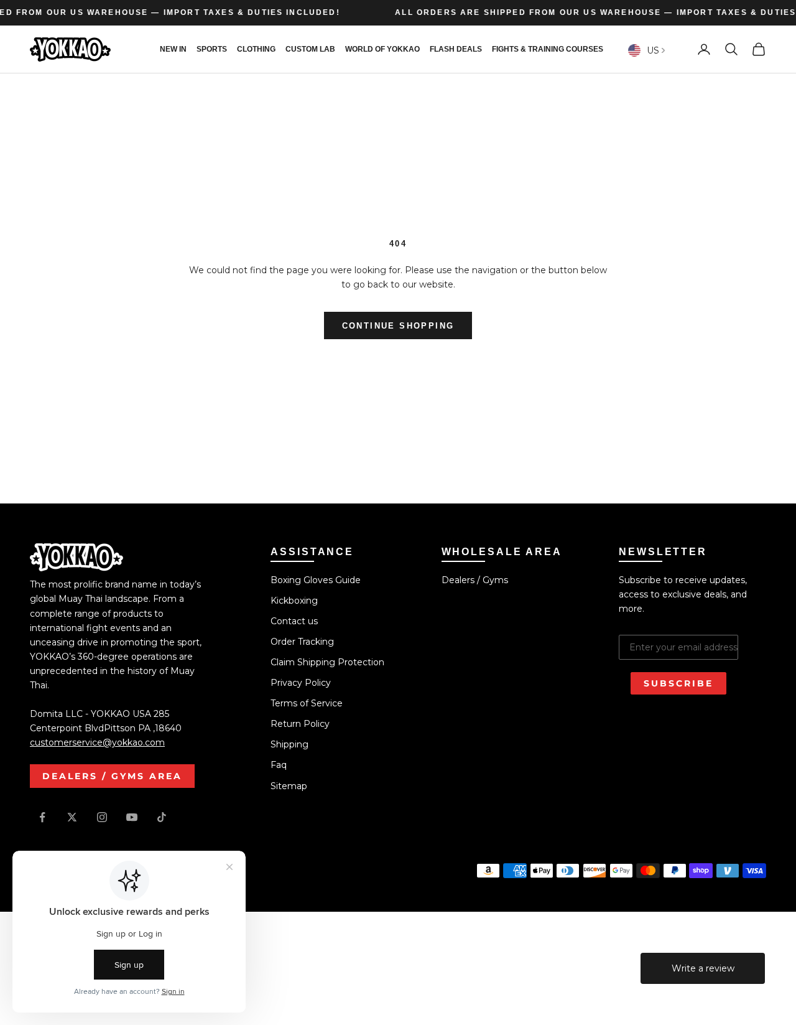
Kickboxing (294, 600)
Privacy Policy (301, 682)
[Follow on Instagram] (102, 817)
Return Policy (300, 723)
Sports (212, 49)
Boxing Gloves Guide (316, 580)
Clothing (256, 49)
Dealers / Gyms (475, 580)
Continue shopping (398, 325)
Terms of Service (307, 703)
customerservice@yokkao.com (97, 742)
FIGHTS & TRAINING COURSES (547, 49)
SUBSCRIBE (678, 683)
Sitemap (289, 786)
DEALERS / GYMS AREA (112, 776)
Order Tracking (302, 641)
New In (173, 49)
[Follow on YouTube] (132, 817)
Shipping (289, 744)
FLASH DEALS (456, 49)
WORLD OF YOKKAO (382, 49)
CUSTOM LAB (310, 49)
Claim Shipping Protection (327, 662)
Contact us (294, 621)
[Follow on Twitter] (72, 817)
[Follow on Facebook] (42, 817)
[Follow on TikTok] (161, 817)
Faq (279, 764)
